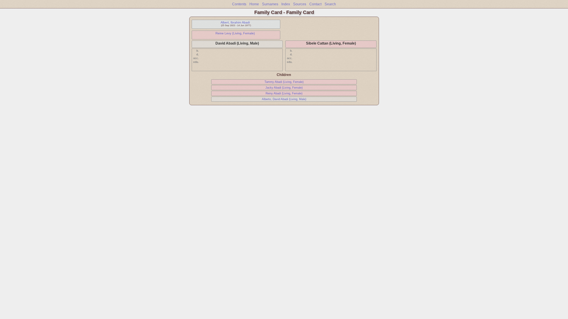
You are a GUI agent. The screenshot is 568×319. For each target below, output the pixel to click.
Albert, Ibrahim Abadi (235, 22)
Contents (239, 4)
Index (285, 4)
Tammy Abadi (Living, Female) (284, 82)
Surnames (270, 4)
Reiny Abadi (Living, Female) (284, 93)
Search (330, 4)
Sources (299, 4)
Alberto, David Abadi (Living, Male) (284, 99)
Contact (315, 4)
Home (254, 4)
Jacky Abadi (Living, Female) (284, 87)
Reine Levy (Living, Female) (235, 33)
